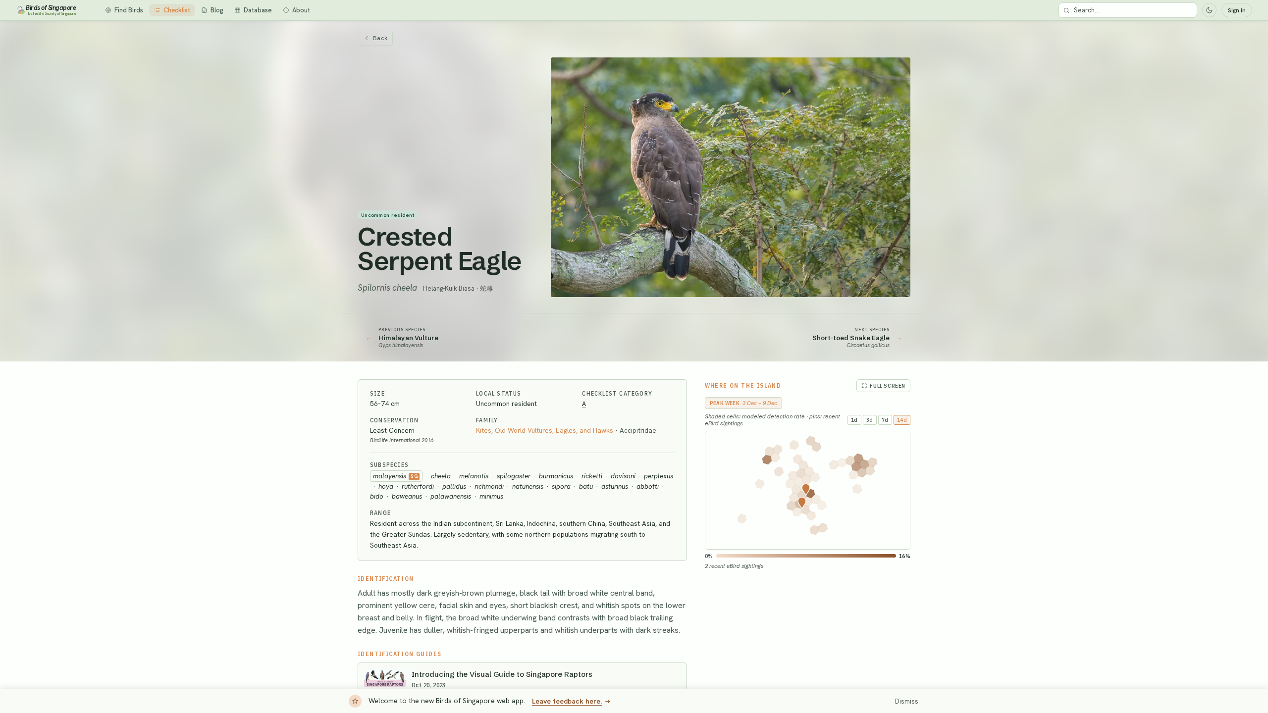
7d (885, 419)
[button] (801, 503)
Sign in (1237, 10)
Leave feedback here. (567, 701)
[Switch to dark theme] (1209, 10)
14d (902, 419)
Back (380, 38)
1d (854, 419)
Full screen (887, 385)
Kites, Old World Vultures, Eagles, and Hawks (566, 430)
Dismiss (906, 701)
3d (869, 419)
